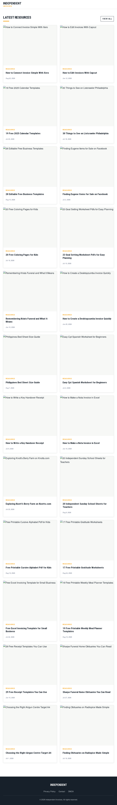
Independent (58, 785)
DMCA (71, 791)
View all (107, 18)
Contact (62, 791)
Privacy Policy (50, 791)
